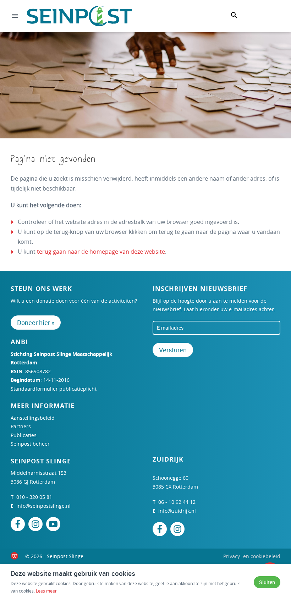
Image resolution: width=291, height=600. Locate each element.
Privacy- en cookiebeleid (251, 556)
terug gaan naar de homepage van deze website (101, 251)
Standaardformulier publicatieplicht (54, 388)
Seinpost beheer (30, 443)
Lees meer (46, 591)
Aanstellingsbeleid (33, 417)
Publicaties (24, 435)
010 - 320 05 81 (34, 497)
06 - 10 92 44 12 (177, 502)
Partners (21, 426)
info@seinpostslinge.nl (43, 505)
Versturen (173, 350)
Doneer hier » (35, 322)
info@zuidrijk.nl (177, 510)
